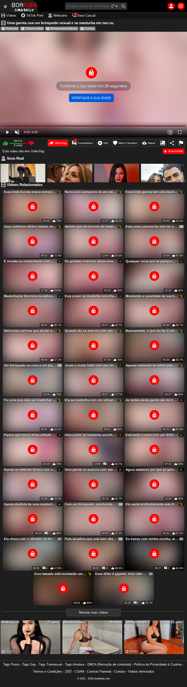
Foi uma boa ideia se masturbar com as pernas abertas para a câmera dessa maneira (30, 400)
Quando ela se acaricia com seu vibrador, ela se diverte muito (91, 331)
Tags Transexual (50, 664)
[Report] (181, 143)
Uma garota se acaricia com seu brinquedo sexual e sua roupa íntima (91, 470)
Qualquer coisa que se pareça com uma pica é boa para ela (152, 261)
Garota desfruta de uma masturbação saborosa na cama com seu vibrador (30, 504)
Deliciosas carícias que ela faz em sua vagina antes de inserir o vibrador (30, 331)
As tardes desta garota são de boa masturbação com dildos (152, 400)
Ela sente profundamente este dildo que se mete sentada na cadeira (152, 504)
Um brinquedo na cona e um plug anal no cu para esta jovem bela (30, 365)
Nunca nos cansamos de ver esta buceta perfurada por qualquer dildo (91, 192)
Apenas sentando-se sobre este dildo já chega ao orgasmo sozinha (152, 365)
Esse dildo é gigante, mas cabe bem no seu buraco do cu (121, 574)
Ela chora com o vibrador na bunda (30, 539)
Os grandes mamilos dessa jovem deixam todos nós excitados (91, 261)
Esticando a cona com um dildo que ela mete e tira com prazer (152, 435)
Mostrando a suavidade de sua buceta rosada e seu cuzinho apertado (152, 296)
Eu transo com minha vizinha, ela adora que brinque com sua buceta (152, 539)
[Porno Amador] (24, 6)
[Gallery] (162, 143)
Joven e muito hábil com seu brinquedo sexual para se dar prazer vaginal (91, 365)
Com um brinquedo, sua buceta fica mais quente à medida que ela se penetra (91, 504)
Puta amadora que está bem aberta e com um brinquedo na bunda (91, 539)
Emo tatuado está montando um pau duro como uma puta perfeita (60, 574)
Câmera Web (34, 28)
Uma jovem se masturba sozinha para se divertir (91, 435)
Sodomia (12, 28)
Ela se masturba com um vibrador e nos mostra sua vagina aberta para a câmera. (91, 400)
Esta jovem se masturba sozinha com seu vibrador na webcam (91, 296)
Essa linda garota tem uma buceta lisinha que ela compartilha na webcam (152, 192)
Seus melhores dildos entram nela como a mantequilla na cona (30, 226)
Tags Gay (29, 664)
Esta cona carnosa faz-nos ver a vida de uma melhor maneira (152, 226)
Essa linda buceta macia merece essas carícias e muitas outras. (30, 192)
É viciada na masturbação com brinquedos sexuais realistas (30, 261)
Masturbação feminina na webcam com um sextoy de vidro (30, 296)
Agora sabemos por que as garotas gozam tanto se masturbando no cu (152, 470)
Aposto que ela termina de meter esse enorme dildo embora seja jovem (91, 226)
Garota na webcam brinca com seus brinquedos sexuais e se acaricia (30, 470)
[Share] (171, 143)
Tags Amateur (74, 664)
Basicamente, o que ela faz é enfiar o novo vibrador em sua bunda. (152, 331)
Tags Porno (11, 664)
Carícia (89, 28)
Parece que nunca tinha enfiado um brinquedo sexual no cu (30, 435)
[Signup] (171, 6)
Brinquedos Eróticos (63, 28)
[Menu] (181, 6)
